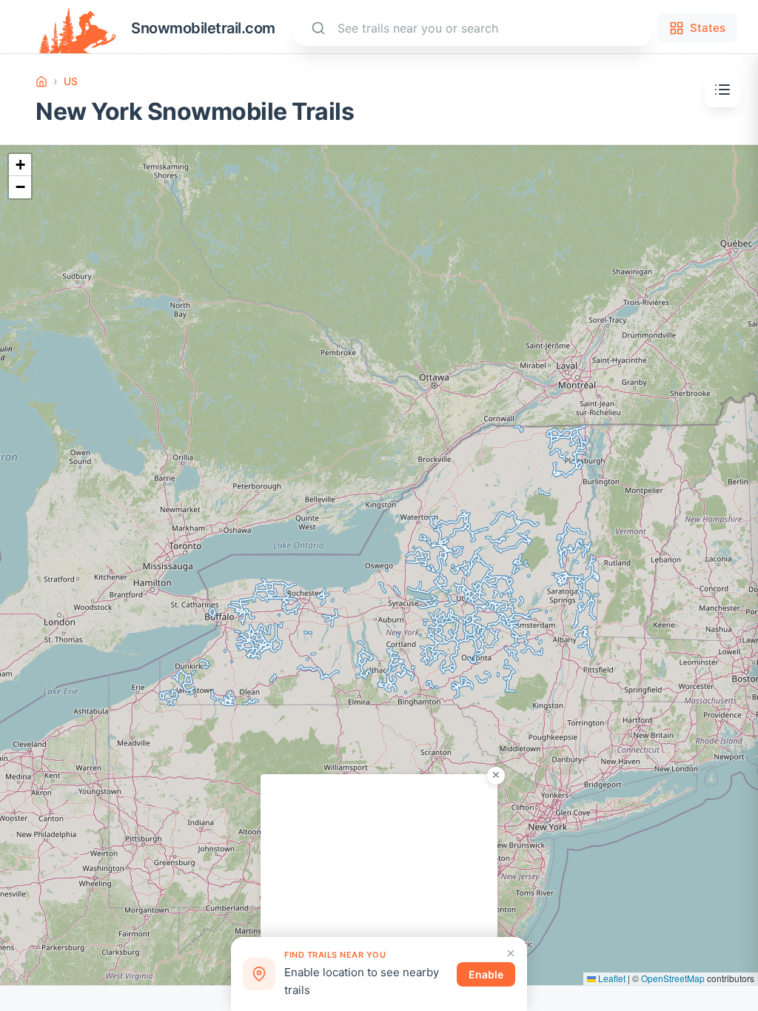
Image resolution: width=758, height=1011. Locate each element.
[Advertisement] (379, 866)
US (71, 81)
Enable (486, 974)
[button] (20, 165)
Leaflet (610, 978)
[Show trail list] (722, 89)
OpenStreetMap (673, 978)
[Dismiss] (510, 953)
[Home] (41, 81)
